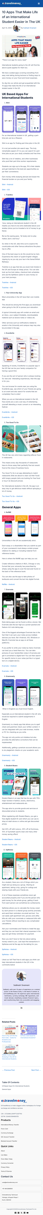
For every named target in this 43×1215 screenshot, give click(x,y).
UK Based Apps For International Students (16, 1086)
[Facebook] (15, 1213)
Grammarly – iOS (8, 760)
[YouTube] (27, 1213)
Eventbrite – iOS (8, 417)
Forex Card (4, 1129)
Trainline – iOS (7, 288)
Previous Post (8, 1070)
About (3, 1151)
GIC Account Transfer (7, 1137)
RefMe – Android (8, 584)
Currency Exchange (7, 1133)
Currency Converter (7, 1163)
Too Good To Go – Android (12, 496)
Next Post (36, 1070)
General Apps (6, 1089)
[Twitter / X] (21, 1213)
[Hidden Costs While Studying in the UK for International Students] (10, 1049)
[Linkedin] (21, 1008)
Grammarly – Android (10, 755)
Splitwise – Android (9, 949)
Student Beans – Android (11, 839)
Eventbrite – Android (9, 412)
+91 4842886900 (7, 1188)
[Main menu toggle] (39, 3)
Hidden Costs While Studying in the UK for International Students (9, 1057)
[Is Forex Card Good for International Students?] (28, 1030)
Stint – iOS (6, 190)
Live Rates (4, 1155)
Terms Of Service (6, 1171)
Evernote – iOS (7, 671)
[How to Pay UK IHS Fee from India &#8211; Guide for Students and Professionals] (10, 1030)
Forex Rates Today (6, 1159)
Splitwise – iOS (7, 954)
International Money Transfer (10, 1124)
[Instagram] (18, 1213)
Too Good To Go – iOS (10, 501)
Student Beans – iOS (9, 845)
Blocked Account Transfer (9, 1141)
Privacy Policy (5, 1167)
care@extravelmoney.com (10, 1182)
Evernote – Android (9, 666)
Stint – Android (7, 184)
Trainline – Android (9, 282)
